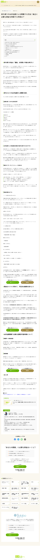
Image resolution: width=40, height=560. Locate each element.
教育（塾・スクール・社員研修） (15, 508)
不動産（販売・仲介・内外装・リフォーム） (34, 498)
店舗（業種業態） (24, 498)
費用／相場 (23, 488)
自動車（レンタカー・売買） (34, 494)
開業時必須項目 (5, 498)
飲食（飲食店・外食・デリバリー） (9, 5)
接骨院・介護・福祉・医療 (15, 494)
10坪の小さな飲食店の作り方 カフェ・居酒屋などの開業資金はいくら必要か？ (17, 394)
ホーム (2, 5)
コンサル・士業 (34, 503)
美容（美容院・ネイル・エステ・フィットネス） (34, 489)
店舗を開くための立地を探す (10, 45)
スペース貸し (24, 503)
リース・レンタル (5, 507)
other (32, 481)
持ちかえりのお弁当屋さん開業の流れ (11, 43)
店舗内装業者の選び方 (24, 494)
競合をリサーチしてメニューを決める (11, 47)
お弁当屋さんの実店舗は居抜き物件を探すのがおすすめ (14, 46)
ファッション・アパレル (15, 498)
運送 (13, 481)
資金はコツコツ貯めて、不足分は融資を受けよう (12, 50)
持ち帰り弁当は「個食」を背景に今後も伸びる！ (12, 42)
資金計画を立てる (8, 49)
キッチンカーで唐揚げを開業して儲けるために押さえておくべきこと (24, 403)
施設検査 (7, 54)
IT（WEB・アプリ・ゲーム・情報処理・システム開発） (24, 483)
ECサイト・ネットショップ (5, 482)
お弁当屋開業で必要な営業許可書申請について (12, 52)
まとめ (6, 56)
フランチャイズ (15, 503)
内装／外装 (4, 488)
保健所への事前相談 (9, 53)
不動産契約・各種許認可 (5, 494)
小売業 (3, 503)
